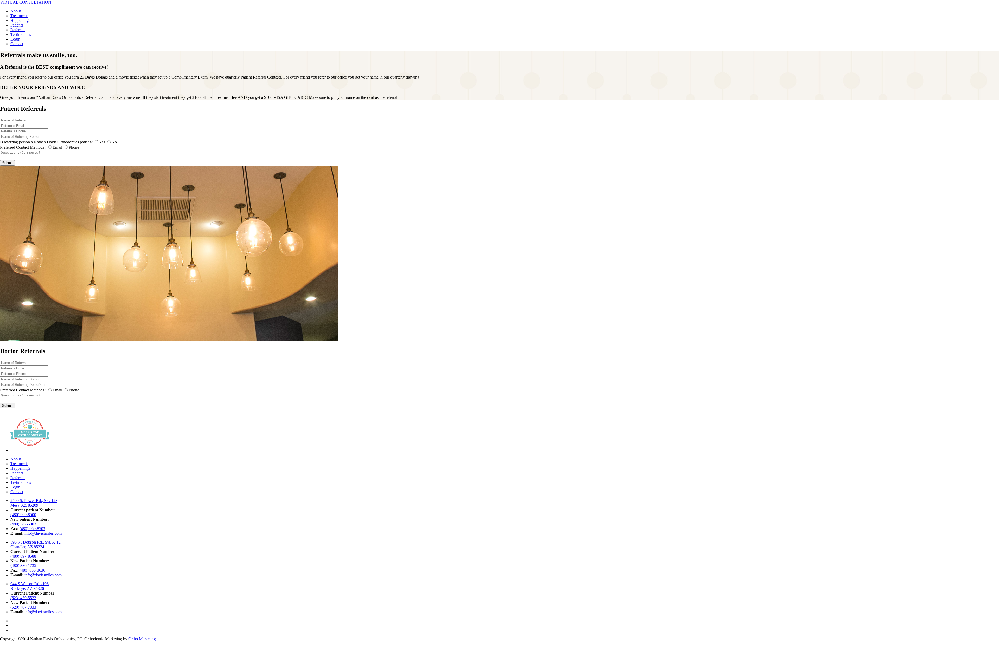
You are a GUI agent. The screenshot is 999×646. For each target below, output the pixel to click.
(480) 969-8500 (23, 514)
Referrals (17, 30)
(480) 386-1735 (23, 565)
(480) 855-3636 (32, 570)
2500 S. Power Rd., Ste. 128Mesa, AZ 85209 (33, 502)
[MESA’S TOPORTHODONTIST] (29, 450)
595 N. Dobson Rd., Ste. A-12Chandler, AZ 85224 (35, 544)
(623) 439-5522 (23, 598)
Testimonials (20, 34)
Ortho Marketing (142, 639)
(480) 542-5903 (23, 524)
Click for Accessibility (499, 643)
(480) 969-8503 (32, 528)
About (15, 11)
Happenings (20, 20)
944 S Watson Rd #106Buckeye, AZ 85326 (29, 586)
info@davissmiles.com (43, 533)
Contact (16, 44)
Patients (16, 25)
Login (15, 39)
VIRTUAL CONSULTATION (25, 2)
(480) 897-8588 (23, 556)
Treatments (19, 16)
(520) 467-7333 (23, 607)
